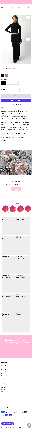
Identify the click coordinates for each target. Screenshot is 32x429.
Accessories (4, 389)
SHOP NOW (16, 189)
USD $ (8, 407)
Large (16, 83)
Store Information (6, 365)
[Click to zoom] (28, 17)
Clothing (3, 387)
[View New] (12, 207)
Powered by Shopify (16, 427)
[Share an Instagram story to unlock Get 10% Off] (5, 208)
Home (3, 383)
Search (3, 374)
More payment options (16, 104)
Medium (10, 83)
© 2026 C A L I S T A (6, 427)
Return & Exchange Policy (8, 371)
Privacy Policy (4, 370)
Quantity (3, 89)
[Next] (30, 2)
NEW (2, 385)
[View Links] (20, 207)
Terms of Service (5, 376)
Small (3, 83)
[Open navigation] (5, 7)
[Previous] (1, 2)
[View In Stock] (28, 207)
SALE (2, 391)
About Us (3, 367)
